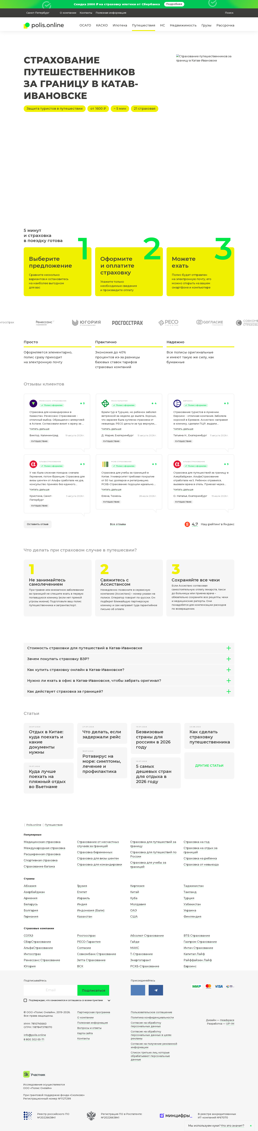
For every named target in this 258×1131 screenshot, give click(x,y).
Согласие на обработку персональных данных (146, 1024)
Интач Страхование (198, 948)
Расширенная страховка (42, 854)
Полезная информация (111, 12)
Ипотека (120, 25)
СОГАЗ (28, 935)
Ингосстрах (32, 954)
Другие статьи (209, 766)
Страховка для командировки (99, 864)
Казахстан (84, 916)
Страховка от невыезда (201, 864)
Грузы (206, 25)
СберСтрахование (37, 941)
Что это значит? (232, 1125)
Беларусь (31, 904)
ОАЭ (133, 910)
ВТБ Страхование (197, 935)
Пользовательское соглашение (151, 1012)
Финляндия (192, 916)
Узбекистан (192, 904)
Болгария (31, 910)
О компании (68, 12)
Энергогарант (140, 960)
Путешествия (143, 25)
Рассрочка (225, 25)
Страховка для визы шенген (98, 858)
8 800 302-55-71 (34, 1039)
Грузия (82, 886)
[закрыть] (232, 4)
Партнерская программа (93, 1012)
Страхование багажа (39, 866)
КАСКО (102, 25)
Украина (190, 910)
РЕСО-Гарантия (119, 401)
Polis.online (33, 824)
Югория (30, 966)
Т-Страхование (141, 954)
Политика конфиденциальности (152, 1017)
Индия (82, 904)
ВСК (80, 966)
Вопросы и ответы (89, 1028)
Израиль (83, 898)
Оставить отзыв (37, 524)
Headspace (227, 1020)
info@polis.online (35, 1035)
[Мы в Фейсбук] (156, 990)
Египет (82, 892)
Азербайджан (34, 892)
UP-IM (230, 1023)
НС (162, 25)
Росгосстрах (86, 935)
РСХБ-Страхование (121, 462)
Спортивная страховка (41, 860)
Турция (189, 898)
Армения (30, 898)
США (134, 916)
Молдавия (138, 904)
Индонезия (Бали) (90, 910)
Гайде (134, 941)
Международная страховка (44, 848)
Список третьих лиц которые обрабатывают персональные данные (150, 1056)
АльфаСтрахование (50, 462)
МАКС (134, 948)
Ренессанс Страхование (53, 401)
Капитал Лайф (194, 954)
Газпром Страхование (200, 941)
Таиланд (190, 892)
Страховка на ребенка (200, 858)
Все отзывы (118, 524)
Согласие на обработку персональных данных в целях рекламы (151, 1035)
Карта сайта (85, 1033)
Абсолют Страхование (147, 935)
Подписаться (93, 990)
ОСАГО (85, 25)
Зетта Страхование (91, 960)
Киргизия (137, 886)
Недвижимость (183, 25)
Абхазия (30, 886)
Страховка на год (197, 842)
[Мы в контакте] (138, 990)
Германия (31, 916)
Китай (134, 892)
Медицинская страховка (42, 842)
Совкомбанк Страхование (96, 954)
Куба (133, 898)
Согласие (84, 948)
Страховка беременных (95, 852)
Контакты (86, 12)
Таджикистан (194, 886)
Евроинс (188, 401)
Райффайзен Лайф (198, 960)
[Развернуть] (109, 1000)
